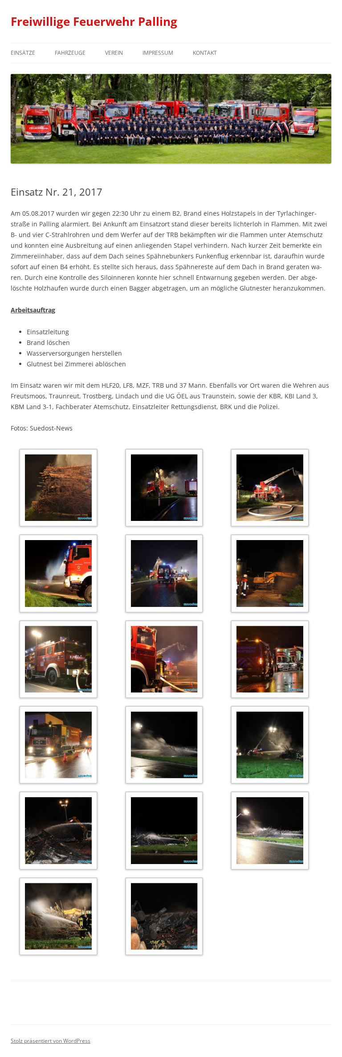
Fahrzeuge (70, 53)
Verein (114, 53)
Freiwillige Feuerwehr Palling (94, 21)
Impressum (157, 53)
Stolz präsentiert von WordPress (50, 1041)
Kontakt (205, 53)
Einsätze (23, 53)
